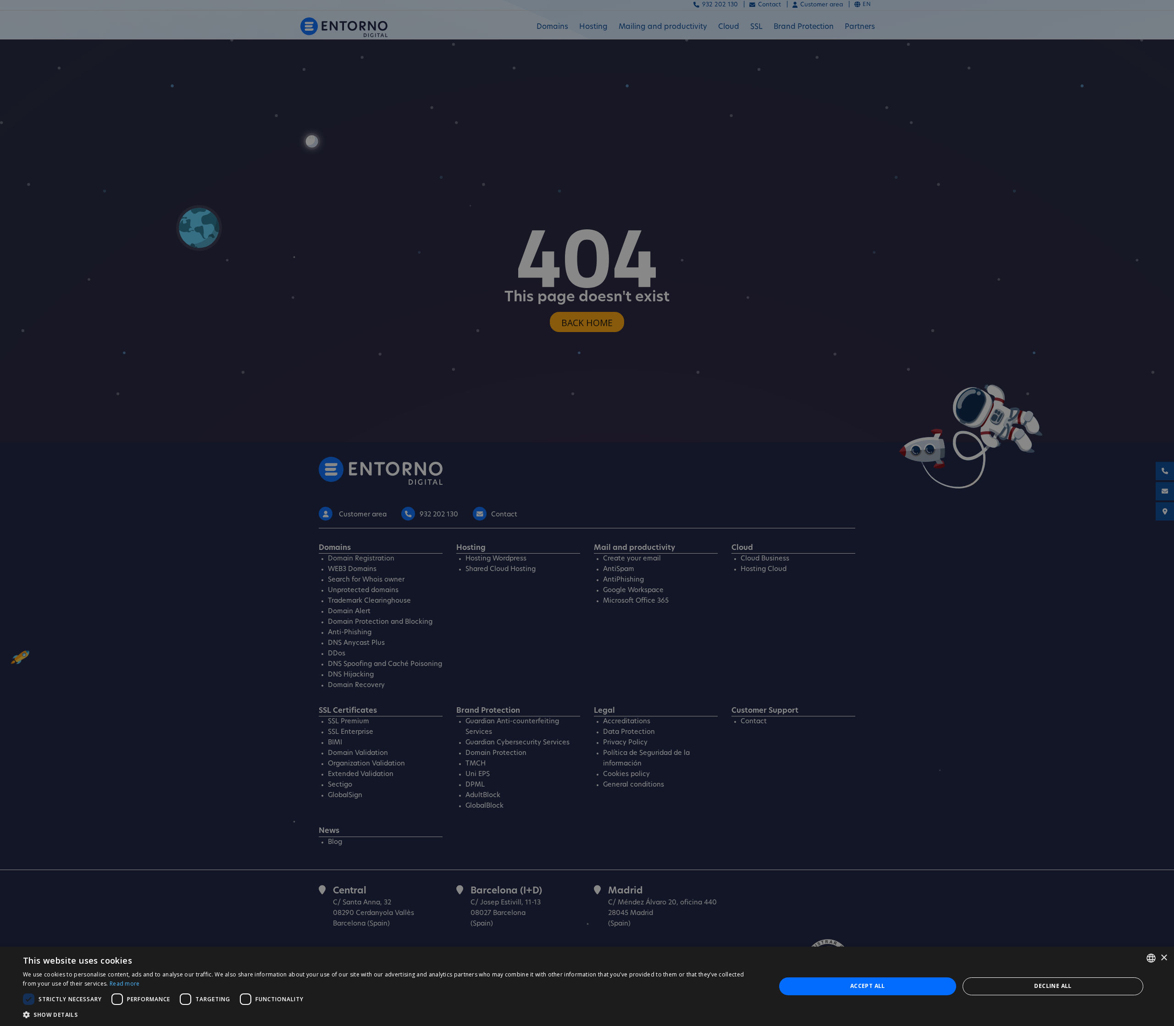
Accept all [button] (867, 986)
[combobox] (1151, 958)
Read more (125, 983)
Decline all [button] (1052, 986)
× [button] (1163, 957)
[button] (388, 1014)
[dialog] (587, 986)
